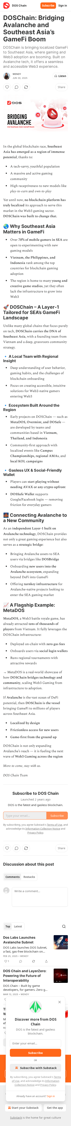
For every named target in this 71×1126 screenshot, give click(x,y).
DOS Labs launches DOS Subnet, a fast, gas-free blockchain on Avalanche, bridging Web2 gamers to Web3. (25, 949)
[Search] (64, 926)
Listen (62, 76)
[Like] (7, 87)
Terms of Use (54, 824)
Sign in (62, 5)
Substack (16, 1117)
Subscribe (48, 5)
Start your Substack (25, 1108)
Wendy (17, 74)
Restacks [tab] (29, 877)
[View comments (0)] (17, 87)
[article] (35, 949)
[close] (59, 1002)
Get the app (55, 1108)
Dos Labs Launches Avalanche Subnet (19, 940)
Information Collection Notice (42, 828)
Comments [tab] (13, 877)
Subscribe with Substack (38, 1068)
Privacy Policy (48, 1085)
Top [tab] (8, 926)
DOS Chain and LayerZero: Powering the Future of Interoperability (24, 975)
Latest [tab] (18, 926)
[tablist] (20, 877)
